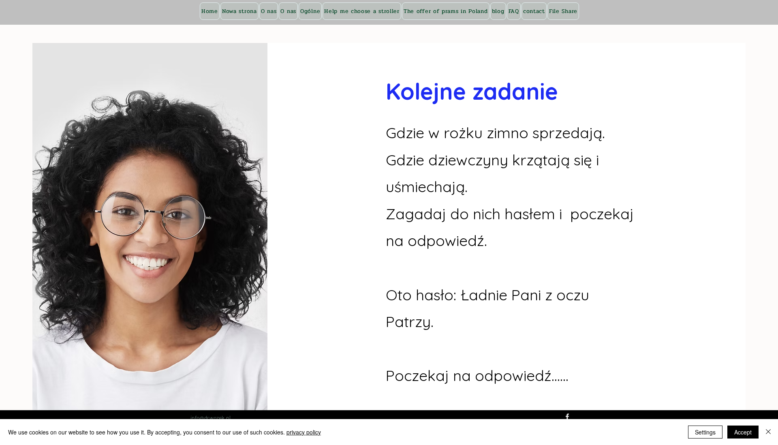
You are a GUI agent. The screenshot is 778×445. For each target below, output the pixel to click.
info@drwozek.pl (210, 417)
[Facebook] (567, 417)
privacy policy (303, 432)
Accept (743, 432)
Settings (705, 432)
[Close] (768, 432)
